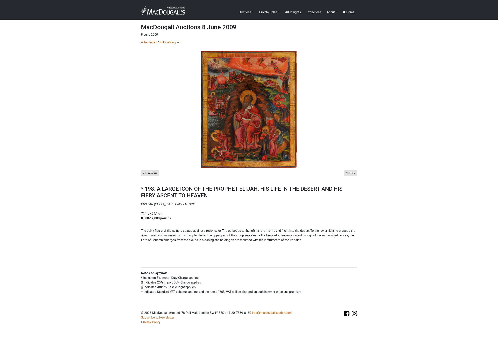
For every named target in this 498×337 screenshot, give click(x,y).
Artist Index (149, 42)
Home (349, 12)
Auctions (245, 12)
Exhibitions (313, 12)
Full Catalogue (169, 42)
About (331, 12)
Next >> (350, 173)
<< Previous (150, 173)
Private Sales (268, 12)
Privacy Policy (150, 322)
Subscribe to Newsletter (157, 317)
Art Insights (293, 12)
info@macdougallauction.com (272, 313)
